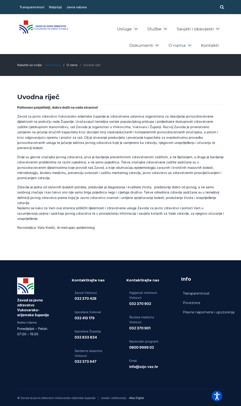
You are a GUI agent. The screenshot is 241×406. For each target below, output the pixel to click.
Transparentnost (32, 7)
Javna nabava (76, 7)
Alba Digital (136, 398)
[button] (217, 396)
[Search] (221, 7)
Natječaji (55, 7)
